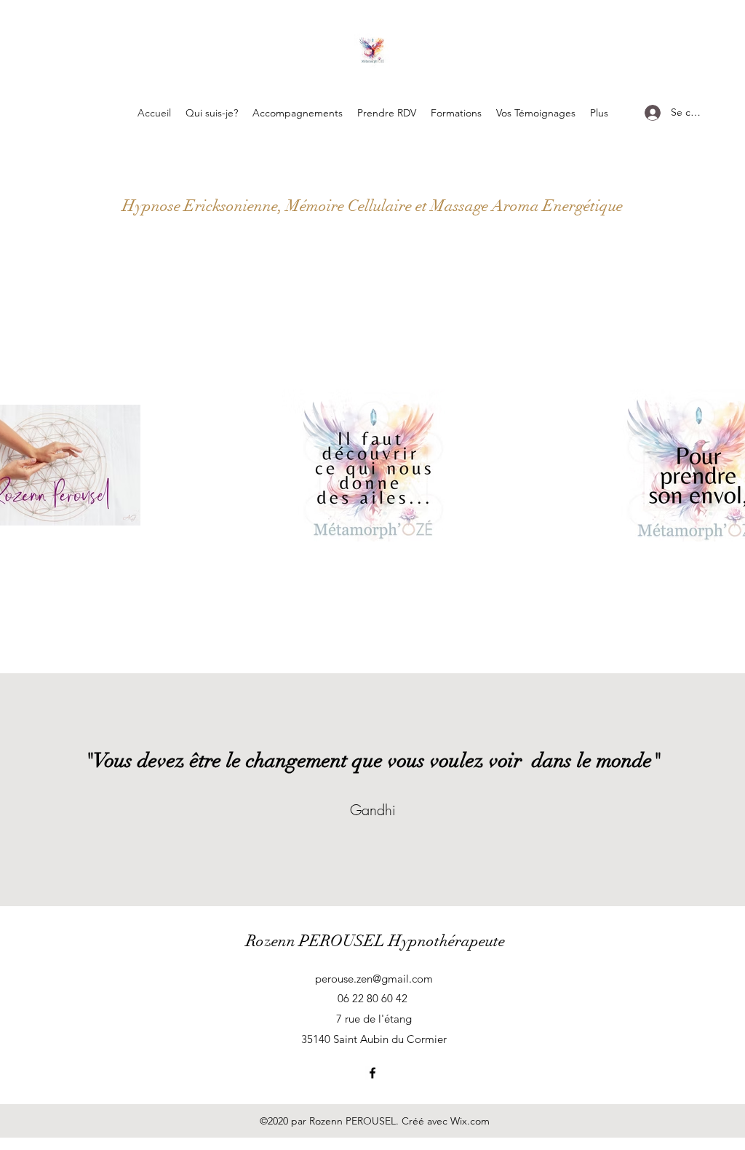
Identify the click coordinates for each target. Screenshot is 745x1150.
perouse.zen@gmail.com (374, 979)
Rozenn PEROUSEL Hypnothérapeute (375, 941)
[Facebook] (372, 1073)
